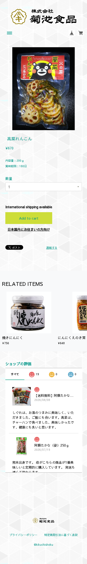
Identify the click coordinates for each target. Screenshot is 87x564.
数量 (8, 178)
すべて (15, 374)
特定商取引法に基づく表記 (61, 534)
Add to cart (29, 218)
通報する (51, 247)
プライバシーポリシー (23, 534)
